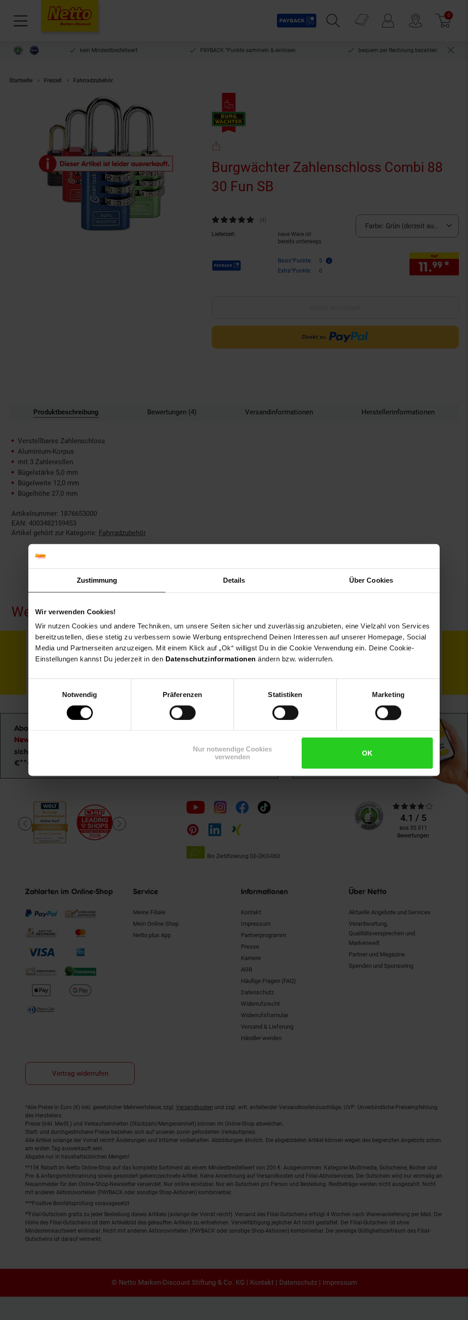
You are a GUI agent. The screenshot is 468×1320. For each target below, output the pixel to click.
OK (367, 753)
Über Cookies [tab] (371, 580)
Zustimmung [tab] (97, 580)
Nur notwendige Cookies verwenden (232, 753)
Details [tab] (234, 580)
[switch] (183, 712)
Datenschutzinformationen (210, 659)
